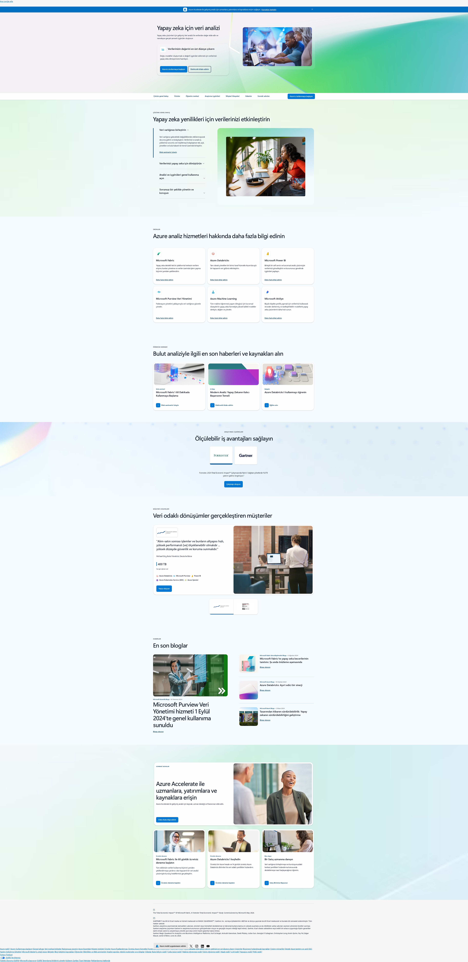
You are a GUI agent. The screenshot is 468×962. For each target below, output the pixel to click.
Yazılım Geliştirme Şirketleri (10, 951)
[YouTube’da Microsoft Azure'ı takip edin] (208, 946)
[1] (154, 909)
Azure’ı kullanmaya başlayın (21, 948)
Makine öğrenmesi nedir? (192, 951)
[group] (233, 559)
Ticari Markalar (85, 960)
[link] (161, 97)
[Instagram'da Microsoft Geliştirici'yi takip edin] (197, 946)
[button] (221, 606)
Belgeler (51, 951)
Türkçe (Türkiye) (6, 954)
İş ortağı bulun (41, 951)
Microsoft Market (28, 951)
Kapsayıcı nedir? (246, 951)
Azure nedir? (5, 948)
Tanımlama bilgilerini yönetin (53, 960)
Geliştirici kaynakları (66, 951)
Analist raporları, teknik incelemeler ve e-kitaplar (126, 951)
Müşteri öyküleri (97, 948)
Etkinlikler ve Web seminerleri (95, 951)
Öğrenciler (78, 951)
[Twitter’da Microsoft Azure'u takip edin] (191, 946)
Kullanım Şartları (72, 960)
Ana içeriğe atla (6, 1)
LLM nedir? (235, 951)
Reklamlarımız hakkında (100, 960)
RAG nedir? (257, 951)
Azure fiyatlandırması (119, 948)
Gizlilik (39, 960)
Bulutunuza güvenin (70, 948)
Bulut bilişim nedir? (159, 951)
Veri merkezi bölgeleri (53, 948)
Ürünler (108, 948)
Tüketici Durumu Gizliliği (9, 960)
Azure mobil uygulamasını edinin (173, 946)
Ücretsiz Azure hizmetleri (138, 948)
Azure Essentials (84, 948)
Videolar (148, 951)
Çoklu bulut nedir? (175, 951)
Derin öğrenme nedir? (211, 951)
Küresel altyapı (38, 948)
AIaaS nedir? (225, 951)
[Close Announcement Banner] (311, 9)
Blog (56, 951)
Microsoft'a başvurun (28, 960)
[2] (154, 918)
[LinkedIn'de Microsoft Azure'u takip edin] (203, 946)
